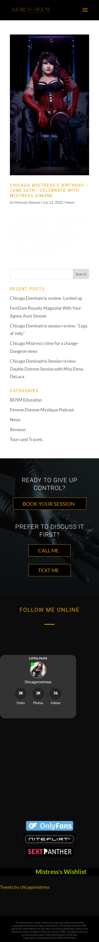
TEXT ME (48, 570)
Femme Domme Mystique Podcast (42, 409)
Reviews (18, 429)
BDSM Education (26, 400)
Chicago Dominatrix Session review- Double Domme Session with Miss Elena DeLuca (46, 368)
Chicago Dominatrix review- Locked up (46, 298)
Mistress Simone (27, 202)
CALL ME (48, 550)
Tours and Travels (26, 439)
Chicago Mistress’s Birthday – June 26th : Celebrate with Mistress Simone (49, 190)
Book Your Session (49, 504)
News (69, 202)
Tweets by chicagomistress (25, 887)
